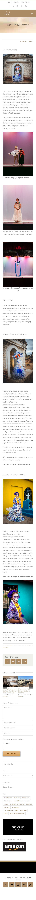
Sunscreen (23, 810)
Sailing (6, 804)
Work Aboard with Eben (17, 813)
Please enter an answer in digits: (13, 739)
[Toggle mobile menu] (32, 14)
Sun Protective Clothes (11, 810)
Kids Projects (8, 801)
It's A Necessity (8, 645)
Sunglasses (15, 807)
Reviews (27, 801)
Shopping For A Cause (17, 804)
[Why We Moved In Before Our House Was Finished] (10, 681)
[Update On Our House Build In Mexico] (25, 681)
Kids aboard (25, 798)
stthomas (7, 807)
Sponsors (29, 804)
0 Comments (7, 695)
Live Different (18, 801)
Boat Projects (8, 798)
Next (30, 41)
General (28, 645)
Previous (24, 41)
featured (17, 798)
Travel (6, 813)
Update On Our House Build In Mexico (24, 691)
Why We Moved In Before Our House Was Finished (10, 691)
